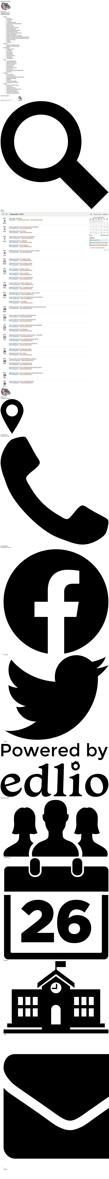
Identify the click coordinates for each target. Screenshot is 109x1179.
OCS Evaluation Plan (12, 34)
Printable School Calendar (13, 27)
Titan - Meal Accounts (12, 90)
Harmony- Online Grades (12, 85)
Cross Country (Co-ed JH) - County (19, 269)
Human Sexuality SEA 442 (13, 93)
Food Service (10, 51)
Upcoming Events (95, 240)
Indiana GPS (10, 24)
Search (2, 100)
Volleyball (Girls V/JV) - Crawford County (21, 287)
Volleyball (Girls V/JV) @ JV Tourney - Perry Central (24, 293)
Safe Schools (10, 69)
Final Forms (9, 86)
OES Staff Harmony (11, 61)
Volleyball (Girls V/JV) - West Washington (21, 277)
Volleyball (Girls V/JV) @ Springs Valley (20, 263)
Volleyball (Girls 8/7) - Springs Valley (19, 259)
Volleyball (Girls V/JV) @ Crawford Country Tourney (24, 250)
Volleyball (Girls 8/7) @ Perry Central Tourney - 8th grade (25, 335)
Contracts (9, 20)
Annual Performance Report (13, 30)
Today (90, 235)
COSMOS (9, 42)
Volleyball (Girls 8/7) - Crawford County (20, 363)
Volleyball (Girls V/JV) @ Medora (18, 245)
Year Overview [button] (97, 214)
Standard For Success (12, 63)
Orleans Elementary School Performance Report (18, 36)
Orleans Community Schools (98, 247)
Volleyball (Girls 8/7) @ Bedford (18, 329)
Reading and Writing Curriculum (14, 35)
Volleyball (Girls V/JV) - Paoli (17, 353)
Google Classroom (11, 75)
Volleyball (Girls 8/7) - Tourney (18, 301)
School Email (10, 66)
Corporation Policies (11, 22)
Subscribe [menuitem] (105, 214)
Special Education (11, 55)
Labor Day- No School (15, 218)
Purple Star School (11, 39)
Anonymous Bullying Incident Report (15, 77)
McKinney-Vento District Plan (14, 89)
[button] (5, 16)
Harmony (9, 79)
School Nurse (10, 54)
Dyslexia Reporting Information (14, 32)
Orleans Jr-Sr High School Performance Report (18, 38)
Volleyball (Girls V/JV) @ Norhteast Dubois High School (25, 367)
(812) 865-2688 (4, 546)
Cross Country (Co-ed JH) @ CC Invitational (22, 236)
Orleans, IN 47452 (5, 435)
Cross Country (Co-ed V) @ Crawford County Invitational (25, 297)
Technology (9, 57)
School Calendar (10, 26)
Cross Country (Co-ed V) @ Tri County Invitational (24, 227)
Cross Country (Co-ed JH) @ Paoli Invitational (22, 315)
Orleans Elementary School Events (99, 242)
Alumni (8, 41)
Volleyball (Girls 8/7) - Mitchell (18, 241)
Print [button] (91, 214)
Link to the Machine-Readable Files (15, 70)
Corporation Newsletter (12, 31)
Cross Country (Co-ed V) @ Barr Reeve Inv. (21, 381)
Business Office (10, 49)
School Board (10, 19)
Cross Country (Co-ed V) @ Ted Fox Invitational (23, 343)
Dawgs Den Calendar (12, 67)
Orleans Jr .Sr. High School (13, 46)
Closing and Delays (11, 87)
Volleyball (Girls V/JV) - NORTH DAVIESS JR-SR (23, 339)
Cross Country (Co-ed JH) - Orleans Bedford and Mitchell (25, 325)
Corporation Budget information (14, 23)
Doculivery (9, 71)
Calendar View (104, 235)
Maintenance (10, 53)
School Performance (11, 28)
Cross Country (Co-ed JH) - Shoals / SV (20, 283)
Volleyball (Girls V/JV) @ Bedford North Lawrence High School (27, 307)
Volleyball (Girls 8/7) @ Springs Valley (20, 349)
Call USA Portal (10, 65)
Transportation (10, 58)
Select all (106, 249)
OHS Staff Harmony (11, 62)
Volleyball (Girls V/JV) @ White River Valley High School (26, 373)
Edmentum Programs (11, 78)
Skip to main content (5, 1)
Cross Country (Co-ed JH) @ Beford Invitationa (22, 359)
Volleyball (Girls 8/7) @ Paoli (17, 231)
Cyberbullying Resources (12, 82)
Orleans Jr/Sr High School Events (99, 245)
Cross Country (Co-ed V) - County (19, 273)
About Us (9, 18)
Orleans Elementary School (13, 45)
